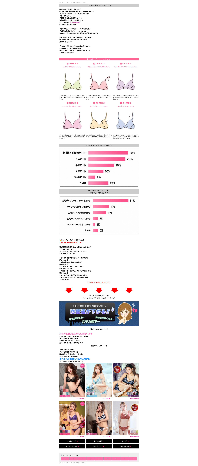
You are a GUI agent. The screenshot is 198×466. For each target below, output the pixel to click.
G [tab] (116, 459)
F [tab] (107, 459)
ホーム (61, 2)
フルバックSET (72, 441)
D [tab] (90, 459)
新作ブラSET (99, 446)
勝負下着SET (126, 446)
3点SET (125, 441)
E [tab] (98, 459)
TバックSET (99, 441)
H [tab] (124, 459)
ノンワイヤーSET (72, 446)
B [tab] (73, 459)
